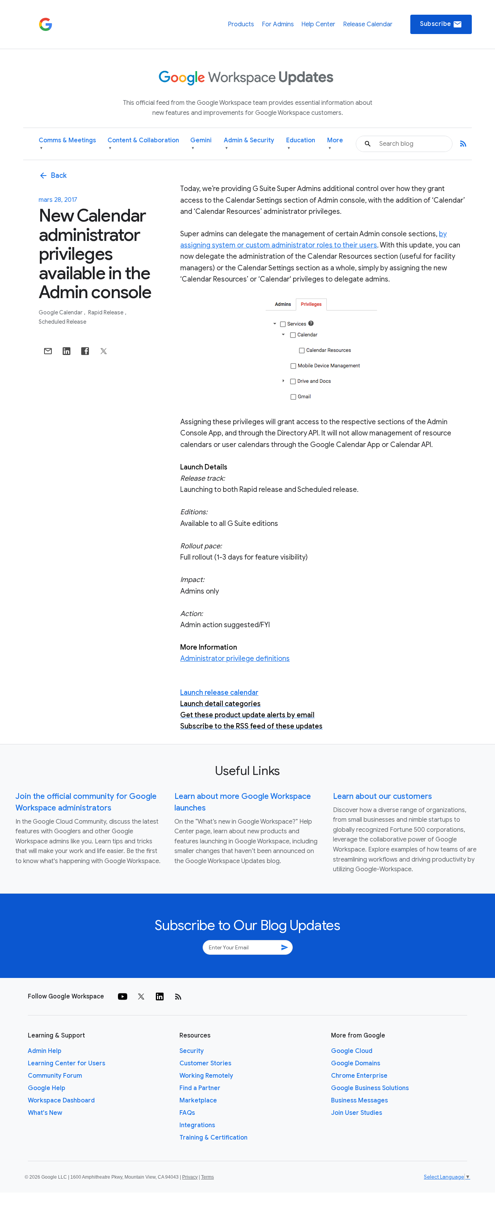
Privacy (190, 1177)
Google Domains (355, 1063)
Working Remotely (206, 1076)
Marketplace (198, 1100)
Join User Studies (356, 1113)
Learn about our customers (382, 796)
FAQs (187, 1113)
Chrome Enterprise (359, 1076)
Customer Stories (205, 1063)
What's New (45, 1113)
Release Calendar (368, 24)
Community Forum (55, 1076)
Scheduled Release (62, 321)
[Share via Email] (48, 351)
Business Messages (359, 1100)
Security (191, 1051)
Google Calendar (61, 312)
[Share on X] (103, 351)
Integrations (197, 1125)
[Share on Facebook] (85, 351)
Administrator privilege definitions (235, 658)
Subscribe (441, 24)
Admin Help (44, 1051)
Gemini (201, 143)
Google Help (46, 1088)
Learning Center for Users (66, 1063)
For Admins (278, 24)
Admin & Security (249, 143)
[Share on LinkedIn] (66, 351)
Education (300, 143)
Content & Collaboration (143, 143)
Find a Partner (199, 1088)
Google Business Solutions (370, 1088)
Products (241, 24)
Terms (207, 1177)
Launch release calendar (219, 692)
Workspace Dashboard (61, 1100)
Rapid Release (106, 312)
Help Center (318, 24)
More (335, 143)
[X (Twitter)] (141, 996)
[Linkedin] (159, 996)
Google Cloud (351, 1051)
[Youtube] (122, 996)
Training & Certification (213, 1138)
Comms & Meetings (67, 143)
